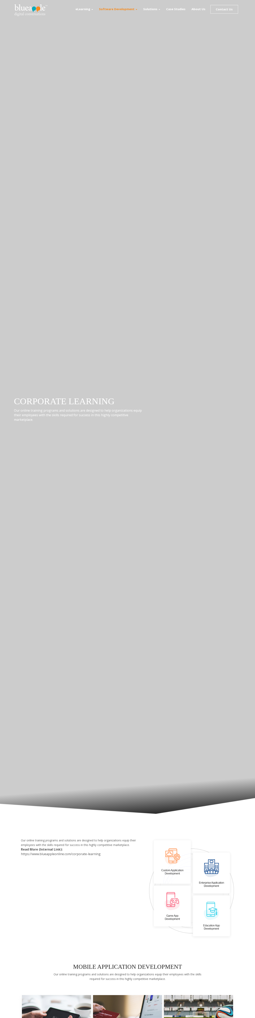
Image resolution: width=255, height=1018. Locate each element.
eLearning (83, 9)
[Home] (32, 10)
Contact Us (224, 9)
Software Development (117, 9)
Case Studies (175, 9)
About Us (198, 9)
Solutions (150, 9)
